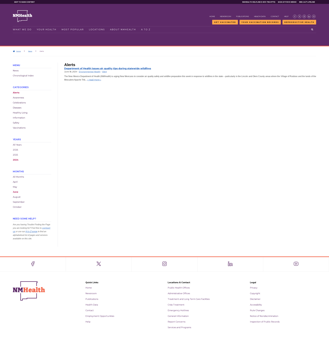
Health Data (260, 16)
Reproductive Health (299, 22)
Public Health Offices (179, 288)
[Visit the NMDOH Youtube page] (313, 16)
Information (19, 118)
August (17, 197)
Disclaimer (255, 299)
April (15, 182)
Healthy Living (20, 113)
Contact (275, 16)
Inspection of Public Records (265, 322)
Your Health (46, 29)
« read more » (94, 80)
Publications (242, 16)
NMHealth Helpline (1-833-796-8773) (258, 2)
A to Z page (31, 231)
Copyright (255, 293)
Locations (97, 29)
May (15, 187)
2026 (15, 150)
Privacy (253, 288)
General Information (178, 316)
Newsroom (225, 16)
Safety (16, 123)
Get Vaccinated (225, 22)
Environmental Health (89, 71)
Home (212, 16)
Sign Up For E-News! (287, 2)
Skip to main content (24, 2)
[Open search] (312, 29)
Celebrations (19, 102)
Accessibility (256, 305)
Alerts (16, 92)
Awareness (18, 97)
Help (286, 16)
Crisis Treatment (176, 305)
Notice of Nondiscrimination (264, 316)
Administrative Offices (179, 293)
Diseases (17, 108)
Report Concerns (176, 322)
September (19, 202)
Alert (104, 71)
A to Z (145, 29)
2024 (15, 160)
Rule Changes (257, 310)
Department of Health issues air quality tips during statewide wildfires (107, 68)
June (15, 192)
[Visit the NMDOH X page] (299, 16)
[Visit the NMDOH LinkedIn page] (309, 16)
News (30, 51)
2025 (15, 155)
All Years (17, 145)
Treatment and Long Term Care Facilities (189, 299)
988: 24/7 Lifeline (307, 2)
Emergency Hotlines (178, 310)
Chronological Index (23, 75)
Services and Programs (179, 327)
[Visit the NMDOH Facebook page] (294, 16)
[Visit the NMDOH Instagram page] (304, 16)
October (17, 207)
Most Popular (73, 29)
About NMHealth (123, 29)
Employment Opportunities (99, 316)
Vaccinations (19, 128)
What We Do (22, 29)
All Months (18, 177)
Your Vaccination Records (260, 22)
